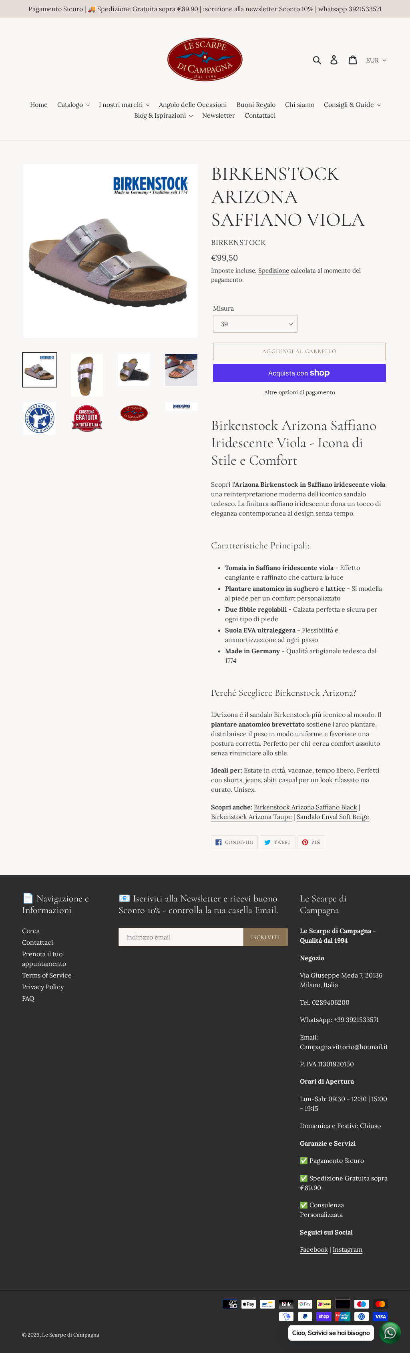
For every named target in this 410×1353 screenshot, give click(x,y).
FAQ (28, 998)
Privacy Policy (43, 987)
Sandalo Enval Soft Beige (333, 817)
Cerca (31, 931)
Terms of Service (47, 975)
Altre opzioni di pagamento (299, 392)
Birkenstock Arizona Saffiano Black (305, 807)
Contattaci (37, 942)
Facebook (314, 1249)
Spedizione (273, 270)
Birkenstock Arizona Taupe (251, 817)
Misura (223, 308)
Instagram (347, 1249)
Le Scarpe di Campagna (70, 1334)
